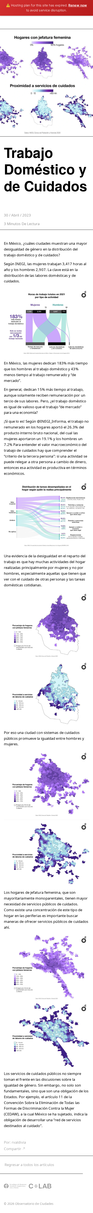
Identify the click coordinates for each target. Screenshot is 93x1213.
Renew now (77, 5)
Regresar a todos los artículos (29, 1164)
